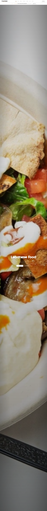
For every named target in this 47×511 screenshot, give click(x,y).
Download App (27, 265)
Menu (18, 1)
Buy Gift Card (34, 3)
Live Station (24, 1)
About (30, 1)
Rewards (27, 1)
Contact (32, 1)
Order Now (43, 1)
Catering (21, 1)
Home (16, 1)
